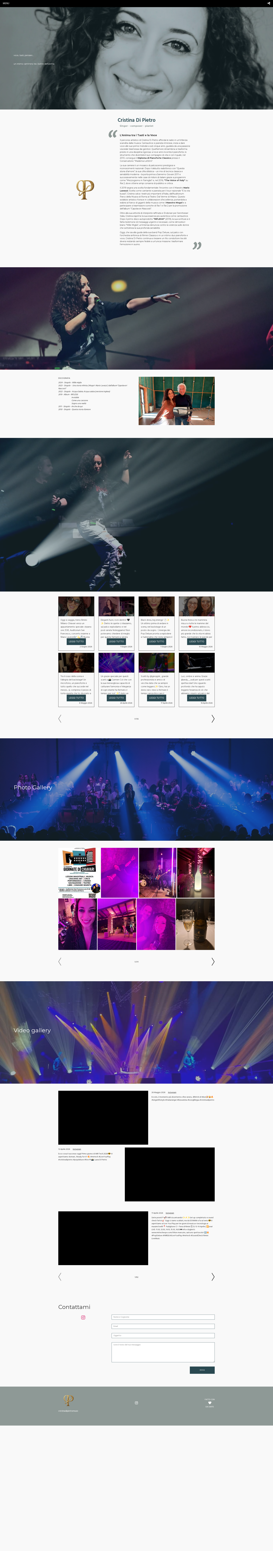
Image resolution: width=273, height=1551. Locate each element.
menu (6, 3)
